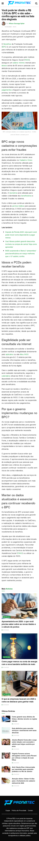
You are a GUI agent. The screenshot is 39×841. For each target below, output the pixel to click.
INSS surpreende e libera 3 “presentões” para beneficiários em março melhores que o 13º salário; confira (20, 253)
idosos (4, 65)
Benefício (7, 44)
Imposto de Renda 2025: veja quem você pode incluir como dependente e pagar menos (21, 235)
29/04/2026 (16, 724)
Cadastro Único (26, 160)
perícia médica (18, 206)
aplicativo (9, 354)
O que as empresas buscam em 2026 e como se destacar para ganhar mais (19, 700)
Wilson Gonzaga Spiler (16, 23)
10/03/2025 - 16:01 (10, 27)
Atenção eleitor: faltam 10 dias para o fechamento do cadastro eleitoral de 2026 (23, 781)
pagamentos (7, 90)
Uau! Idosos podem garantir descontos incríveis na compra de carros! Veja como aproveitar (21, 244)
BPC (4, 47)
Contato (30, 810)
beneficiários (26, 196)
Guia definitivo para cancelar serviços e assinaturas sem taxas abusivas (24, 730)
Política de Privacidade (19, 810)
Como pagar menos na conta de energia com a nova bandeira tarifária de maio (19, 663)
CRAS (19, 553)
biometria (13, 193)
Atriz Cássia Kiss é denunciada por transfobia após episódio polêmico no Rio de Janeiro (23, 769)
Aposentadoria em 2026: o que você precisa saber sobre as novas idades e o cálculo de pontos (19, 624)
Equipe (8, 810)
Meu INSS (24, 354)
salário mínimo (19, 63)
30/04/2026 (6, 630)
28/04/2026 (16, 774)
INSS (27, 60)
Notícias (6, 617)
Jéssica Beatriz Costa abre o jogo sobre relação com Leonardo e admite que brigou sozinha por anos (24, 743)
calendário (6, 376)
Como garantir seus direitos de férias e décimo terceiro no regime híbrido (24, 719)
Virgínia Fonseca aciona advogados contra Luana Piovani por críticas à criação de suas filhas (24, 756)
